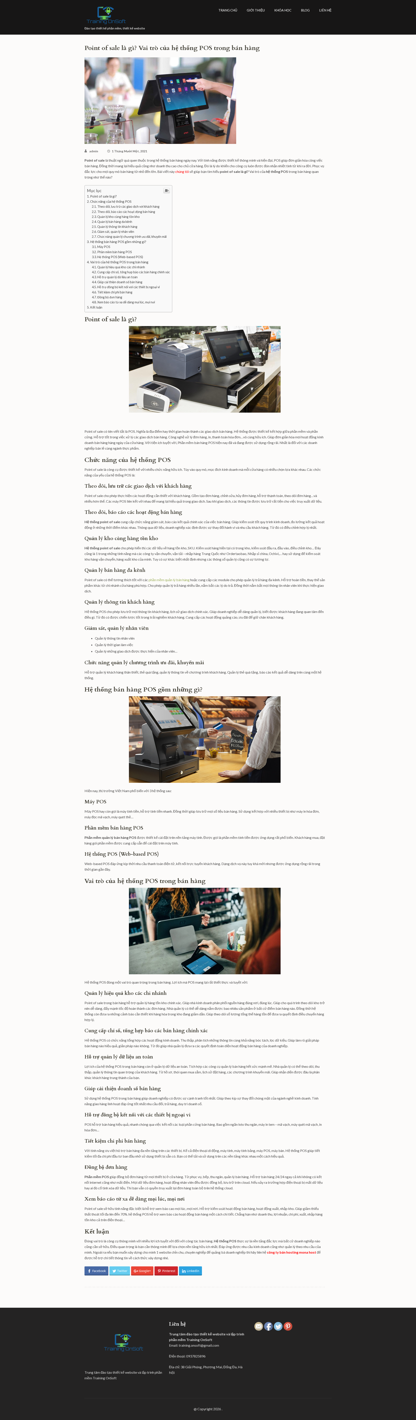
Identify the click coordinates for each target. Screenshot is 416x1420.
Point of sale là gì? (103, 196)
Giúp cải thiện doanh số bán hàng (119, 282)
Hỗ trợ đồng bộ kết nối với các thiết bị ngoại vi (128, 287)
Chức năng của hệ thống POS (111, 201)
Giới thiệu (256, 10)
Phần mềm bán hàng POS (114, 252)
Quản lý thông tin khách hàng (117, 226)
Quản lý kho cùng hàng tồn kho (118, 217)
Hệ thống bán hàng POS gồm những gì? (118, 242)
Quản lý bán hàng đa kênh (114, 222)
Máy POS (103, 247)
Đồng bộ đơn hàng (109, 297)
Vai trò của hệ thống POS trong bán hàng (119, 262)
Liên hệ (325, 10)
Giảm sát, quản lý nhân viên (115, 231)
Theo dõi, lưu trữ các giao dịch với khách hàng (128, 206)
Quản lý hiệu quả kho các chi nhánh (121, 267)
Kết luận (96, 307)
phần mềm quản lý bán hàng (169, 580)
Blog (305, 10)
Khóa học (282, 10)
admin (93, 151)
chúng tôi (182, 171)
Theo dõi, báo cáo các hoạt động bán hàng (126, 212)
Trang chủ (227, 10)
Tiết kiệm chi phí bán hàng (114, 292)
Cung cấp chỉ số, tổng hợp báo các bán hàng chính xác (133, 272)
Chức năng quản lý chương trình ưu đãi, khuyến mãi (132, 236)
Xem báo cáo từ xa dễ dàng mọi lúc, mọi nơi (126, 302)
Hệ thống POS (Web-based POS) (120, 257)
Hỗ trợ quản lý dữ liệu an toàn (117, 277)
